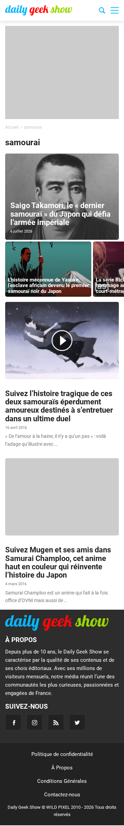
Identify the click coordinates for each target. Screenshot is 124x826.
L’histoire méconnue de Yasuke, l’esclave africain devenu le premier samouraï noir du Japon (48, 285)
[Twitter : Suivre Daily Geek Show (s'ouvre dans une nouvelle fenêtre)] (77, 722)
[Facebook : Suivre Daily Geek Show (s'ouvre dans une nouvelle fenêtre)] (13, 722)
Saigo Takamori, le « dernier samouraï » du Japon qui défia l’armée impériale (60, 213)
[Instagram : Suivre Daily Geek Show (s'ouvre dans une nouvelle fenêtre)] (35, 722)
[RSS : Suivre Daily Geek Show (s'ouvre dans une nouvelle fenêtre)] (56, 722)
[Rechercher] (102, 11)
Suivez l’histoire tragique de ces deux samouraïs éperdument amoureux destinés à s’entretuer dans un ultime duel (59, 406)
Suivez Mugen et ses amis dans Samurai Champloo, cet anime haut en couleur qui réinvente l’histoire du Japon (58, 562)
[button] (115, 10)
